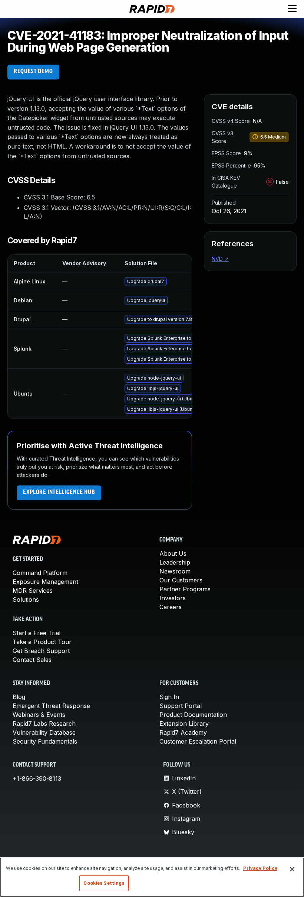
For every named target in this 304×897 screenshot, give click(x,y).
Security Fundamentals (45, 741)
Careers (170, 607)
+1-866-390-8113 (37, 778)
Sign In (169, 697)
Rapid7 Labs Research (44, 723)
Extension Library (184, 723)
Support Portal (180, 705)
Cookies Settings (103, 883)
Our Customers (180, 580)
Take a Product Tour (42, 642)
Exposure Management (45, 581)
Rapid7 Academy (183, 732)
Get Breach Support (41, 650)
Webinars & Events (39, 714)
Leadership (174, 562)
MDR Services (33, 590)
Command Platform (40, 572)
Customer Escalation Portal (197, 741)
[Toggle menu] (292, 9)
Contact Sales (32, 659)
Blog (19, 697)
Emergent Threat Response (51, 705)
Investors (172, 598)
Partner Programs (185, 589)
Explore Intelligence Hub (59, 492)
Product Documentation (193, 714)
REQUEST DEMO (33, 72)
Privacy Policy (260, 868)
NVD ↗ (220, 259)
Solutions (26, 599)
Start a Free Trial (36, 633)
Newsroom (175, 571)
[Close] (292, 869)
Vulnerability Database (44, 732)
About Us (172, 553)
